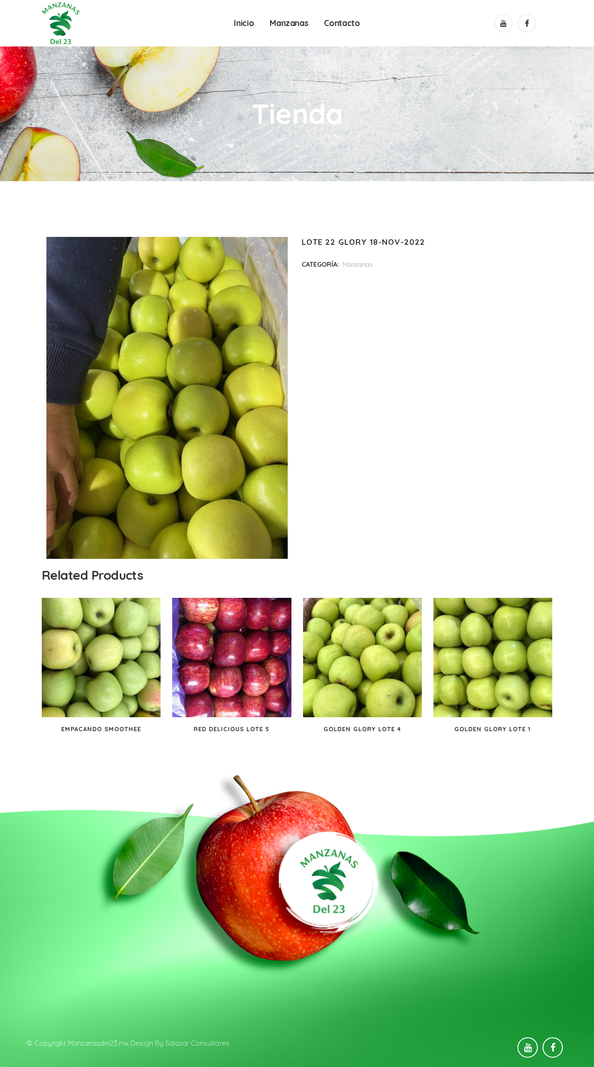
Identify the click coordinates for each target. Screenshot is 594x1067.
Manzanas (357, 264)
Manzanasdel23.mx (98, 1043)
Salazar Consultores (197, 1043)
